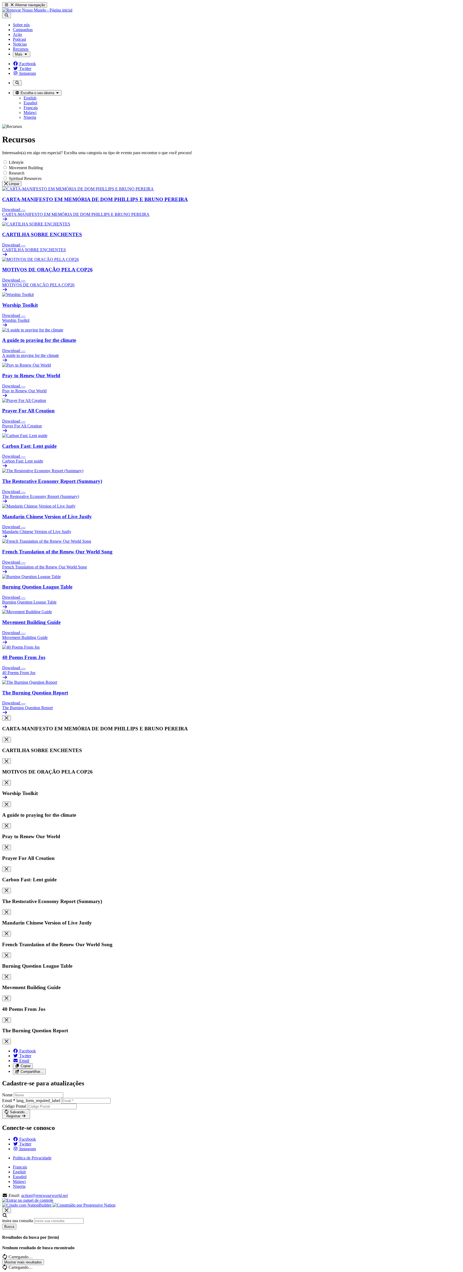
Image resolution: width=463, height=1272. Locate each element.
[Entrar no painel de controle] (27, 1200)
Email (31, 1100)
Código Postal (14, 1106)
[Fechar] (6, 718)
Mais (19, 54)
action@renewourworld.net (44, 1195)
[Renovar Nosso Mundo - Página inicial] (37, 10)
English (19, 1172)
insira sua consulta (17, 1220)
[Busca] (6, 15)
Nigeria (19, 1186)
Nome (7, 1095)
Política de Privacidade (32, 1158)
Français (20, 1167)
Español (20, 1176)
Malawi (19, 1181)
